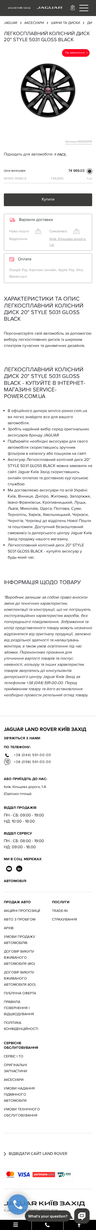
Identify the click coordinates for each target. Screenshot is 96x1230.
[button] (73, 7)
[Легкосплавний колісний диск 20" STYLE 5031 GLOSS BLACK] (48, 90)
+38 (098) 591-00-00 (32, 762)
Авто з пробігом (19, 919)
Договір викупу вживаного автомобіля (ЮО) (20, 978)
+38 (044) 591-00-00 (32, 755)
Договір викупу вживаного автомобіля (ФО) (19, 957)
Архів (9, 928)
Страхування (64, 919)
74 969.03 (76, 170)
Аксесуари (14, 1080)
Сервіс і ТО (13, 1056)
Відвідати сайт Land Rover (37, 1153)
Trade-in (60, 911)
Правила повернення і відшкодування (19, 1008)
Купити (48, 199)
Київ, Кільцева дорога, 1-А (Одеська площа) (25, 790)
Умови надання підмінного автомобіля (19, 1094)
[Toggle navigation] (83, 8)
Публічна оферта (20, 993)
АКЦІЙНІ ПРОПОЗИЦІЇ (22, 911)
